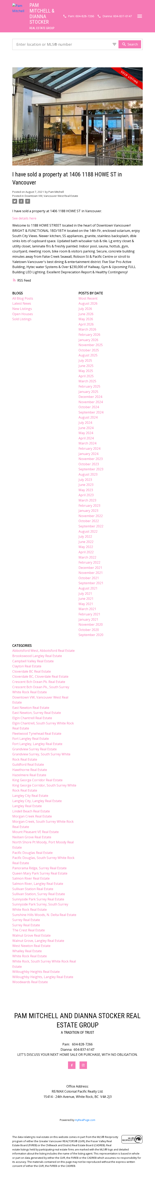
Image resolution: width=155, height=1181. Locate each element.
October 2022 (89, 521)
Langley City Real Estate (30, 795)
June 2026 (86, 314)
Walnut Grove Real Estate (31, 935)
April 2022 (86, 552)
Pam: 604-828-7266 (81, 16)
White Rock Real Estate (29, 956)
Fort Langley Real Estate (30, 738)
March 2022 (87, 557)
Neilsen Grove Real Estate (31, 837)
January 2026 (88, 340)
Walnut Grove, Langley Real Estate (38, 940)
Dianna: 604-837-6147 (117, 16)
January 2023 (88, 510)
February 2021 (89, 614)
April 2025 (86, 376)
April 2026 (86, 324)
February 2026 (89, 334)
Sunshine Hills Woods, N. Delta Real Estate (44, 915)
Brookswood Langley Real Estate (37, 656)
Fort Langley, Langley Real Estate (37, 744)
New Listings (22, 308)
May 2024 (86, 433)
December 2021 (90, 567)
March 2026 (87, 329)
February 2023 (89, 505)
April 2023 (86, 495)
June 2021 (86, 598)
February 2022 (89, 562)
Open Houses (22, 314)
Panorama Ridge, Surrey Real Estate (39, 868)
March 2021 (87, 609)
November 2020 (91, 624)
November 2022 (91, 516)
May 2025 (86, 371)
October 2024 (89, 407)
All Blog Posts (22, 298)
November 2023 (91, 459)
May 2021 (86, 604)
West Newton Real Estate (31, 946)
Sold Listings (21, 319)
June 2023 (86, 484)
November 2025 (91, 345)
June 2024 (86, 428)
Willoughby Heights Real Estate (36, 971)
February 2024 (89, 448)
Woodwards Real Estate (30, 982)
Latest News (21, 303)
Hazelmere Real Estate (29, 775)
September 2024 (91, 412)
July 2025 (85, 360)
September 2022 (91, 526)
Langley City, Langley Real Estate (37, 801)
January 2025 (88, 391)
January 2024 (88, 454)
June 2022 (86, 542)
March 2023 (87, 500)
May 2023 (86, 490)
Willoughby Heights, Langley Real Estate (42, 977)
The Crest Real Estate (28, 930)
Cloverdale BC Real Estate (31, 671)
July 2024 (85, 422)
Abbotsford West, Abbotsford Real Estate (43, 650)
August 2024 (88, 417)
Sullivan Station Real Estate (32, 889)
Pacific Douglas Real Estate (32, 852)
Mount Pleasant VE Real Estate (35, 832)
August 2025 (88, 355)
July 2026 (85, 308)
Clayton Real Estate (26, 666)
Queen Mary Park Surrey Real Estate (39, 873)
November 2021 (91, 572)
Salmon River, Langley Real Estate (37, 883)
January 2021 (88, 619)
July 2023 (85, 479)
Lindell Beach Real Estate (31, 811)
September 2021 (91, 583)
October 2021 (89, 578)
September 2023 (91, 469)
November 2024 (91, 402)
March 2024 (87, 443)
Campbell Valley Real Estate (33, 661)
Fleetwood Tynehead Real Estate (36, 733)
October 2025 (89, 350)
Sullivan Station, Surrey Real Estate (38, 894)
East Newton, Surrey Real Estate (36, 712)
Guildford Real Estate (28, 764)
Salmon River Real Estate (31, 878)
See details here (24, 218)
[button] (78, 16)
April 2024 (86, 438)
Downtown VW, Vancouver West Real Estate (51, 196)
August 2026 (88, 303)
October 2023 (89, 464)
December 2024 (90, 396)
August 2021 (88, 588)
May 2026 (86, 319)
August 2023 (88, 474)
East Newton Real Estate (30, 707)
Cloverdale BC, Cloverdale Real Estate (40, 676)
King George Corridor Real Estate (37, 780)
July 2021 (85, 593)
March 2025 (87, 381)
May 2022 (86, 547)
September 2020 (91, 635)
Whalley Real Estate (27, 951)
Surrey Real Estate (26, 920)
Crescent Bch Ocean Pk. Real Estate (38, 682)
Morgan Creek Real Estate (32, 816)
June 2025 (86, 366)
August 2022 (88, 531)
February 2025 (89, 386)
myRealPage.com (85, 1120)
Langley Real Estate (27, 806)
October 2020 (89, 630)
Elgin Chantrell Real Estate (32, 718)
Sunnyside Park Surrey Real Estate (38, 899)
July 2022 (85, 536)
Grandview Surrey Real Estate (34, 749)
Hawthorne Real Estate (29, 770)
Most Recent (88, 298)
